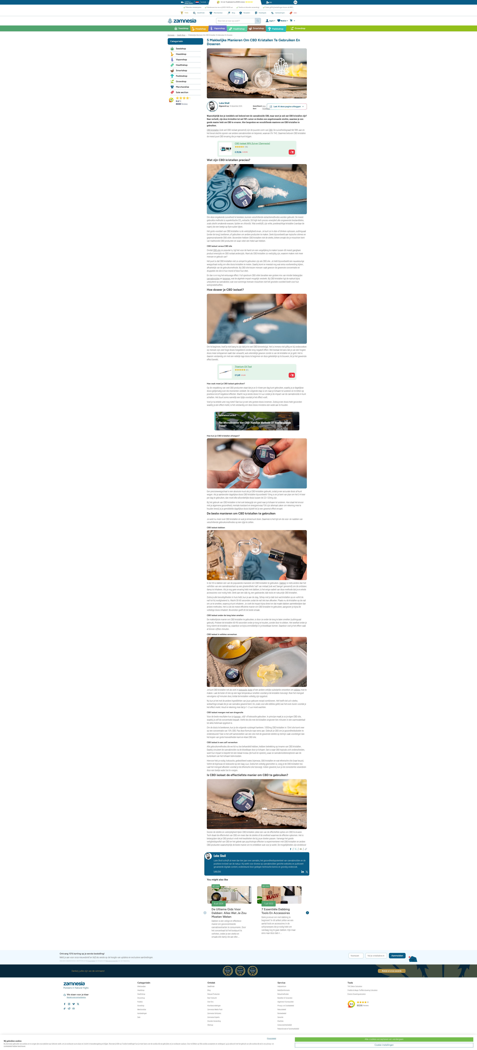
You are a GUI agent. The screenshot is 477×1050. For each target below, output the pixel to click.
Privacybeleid (91, 961)
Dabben (282, 583)
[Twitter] (307, 872)
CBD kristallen (213, 130)
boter (250, 689)
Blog (209, 990)
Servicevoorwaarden (112, 961)
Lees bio (217, 871)
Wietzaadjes (141, 986)
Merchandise (182, 87)
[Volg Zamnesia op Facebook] (64, 1004)
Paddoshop (181, 76)
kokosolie (243, 689)
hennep (237, 716)
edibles (297, 689)
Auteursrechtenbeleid (285, 1025)
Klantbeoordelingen (214, 1006)
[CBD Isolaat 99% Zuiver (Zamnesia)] (257, 73)
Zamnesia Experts (213, 1017)
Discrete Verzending (214, 1021)
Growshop (181, 81)
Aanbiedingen (142, 1013)
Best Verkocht (212, 998)
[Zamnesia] (190, 20)
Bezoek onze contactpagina (76, 997)
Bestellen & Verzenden (285, 998)
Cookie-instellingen (384, 1045)
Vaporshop (181, 59)
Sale (138, 1017)
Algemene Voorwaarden (286, 1002)
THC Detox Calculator (355, 986)
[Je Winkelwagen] (293, 20)
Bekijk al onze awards (391, 971)
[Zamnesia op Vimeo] (73, 1004)
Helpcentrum (282, 986)
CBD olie (216, 250)
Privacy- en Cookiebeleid (286, 1006)
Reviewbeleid (282, 1013)
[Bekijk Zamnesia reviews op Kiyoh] (171, 100)
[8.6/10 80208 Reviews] (184, 97)
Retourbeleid (282, 1009)
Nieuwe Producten (213, 994)
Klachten (280, 1021)
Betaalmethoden (283, 994)
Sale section (182, 92)
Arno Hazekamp (266, 107)
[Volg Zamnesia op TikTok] (64, 1008)
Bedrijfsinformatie (284, 990)
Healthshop (182, 65)
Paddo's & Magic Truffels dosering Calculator (363, 990)
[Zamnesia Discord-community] (73, 1008)
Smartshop (181, 70)
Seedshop (181, 48)
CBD (270, 130)
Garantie (280, 1017)
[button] (212, 106)
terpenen (226, 278)
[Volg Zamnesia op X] (78, 1004)
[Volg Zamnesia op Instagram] (69, 1004)
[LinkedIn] (303, 872)
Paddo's (140, 1002)
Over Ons (210, 1002)
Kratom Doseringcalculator (357, 994)
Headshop (181, 54)
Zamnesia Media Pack (214, 1009)
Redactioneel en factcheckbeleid (288, 1029)
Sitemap (210, 1025)
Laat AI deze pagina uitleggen (287, 106)
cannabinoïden (213, 278)
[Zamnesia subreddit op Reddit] (69, 1008)
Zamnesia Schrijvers (214, 1013)
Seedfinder (211, 986)
